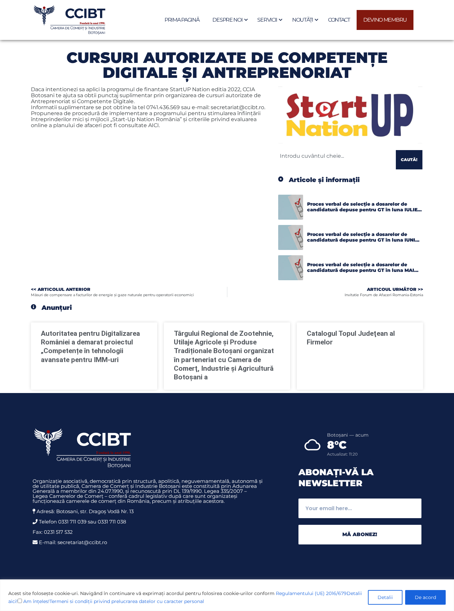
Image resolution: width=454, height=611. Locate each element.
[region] (227, 595)
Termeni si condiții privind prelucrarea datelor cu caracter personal (127, 601)
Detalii (385, 597)
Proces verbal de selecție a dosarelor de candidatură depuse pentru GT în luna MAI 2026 (360, 270)
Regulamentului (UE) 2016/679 (311, 593)
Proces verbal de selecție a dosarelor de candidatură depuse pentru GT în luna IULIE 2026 (362, 210)
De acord (425, 597)
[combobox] (335, 155)
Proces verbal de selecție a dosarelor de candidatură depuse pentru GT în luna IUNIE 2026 (362, 240)
